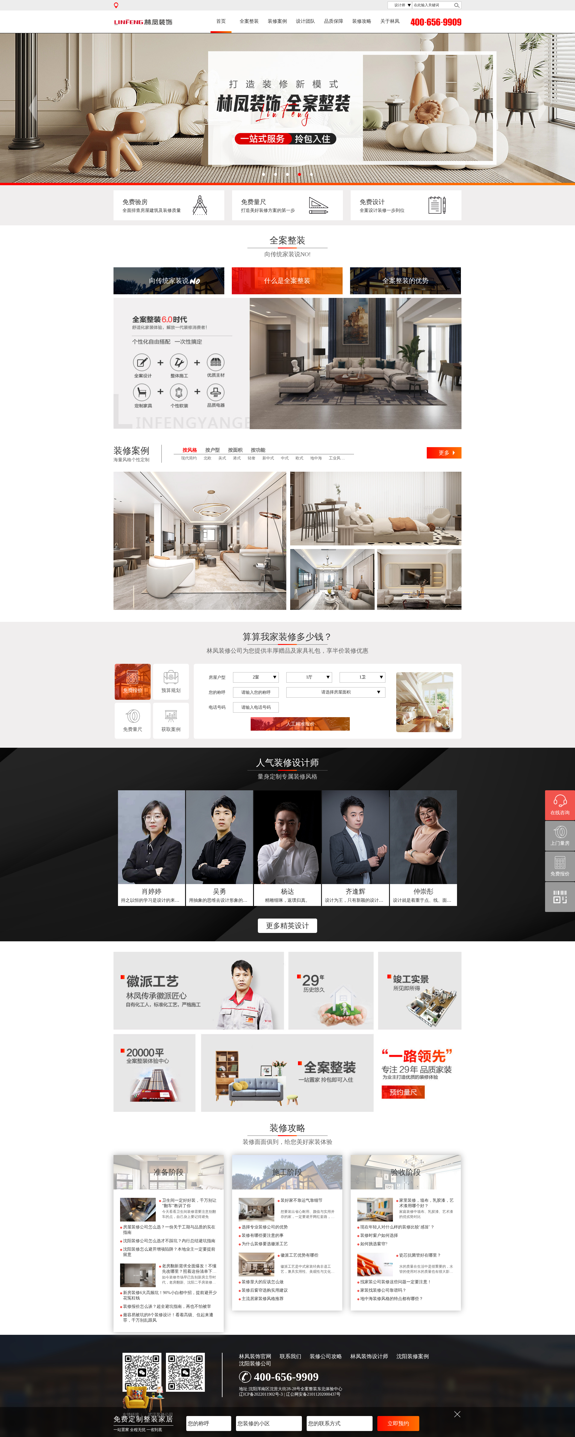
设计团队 (305, 21)
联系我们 (290, 1356)
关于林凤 (390, 21)
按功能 (258, 450)
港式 (237, 458)
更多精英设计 (287, 926)
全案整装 (249, 21)
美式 (222, 458)
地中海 (316, 458)
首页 (221, 21)
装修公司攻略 (326, 1356)
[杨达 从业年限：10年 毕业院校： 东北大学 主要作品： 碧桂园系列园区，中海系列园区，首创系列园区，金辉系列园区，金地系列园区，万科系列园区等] (287, 837)
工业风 (335, 458)
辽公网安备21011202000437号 (313, 1394)
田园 (351, 458)
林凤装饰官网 (255, 1356)
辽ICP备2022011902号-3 (261, 1394)
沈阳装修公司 (255, 1364)
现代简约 (189, 458)
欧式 (299, 458)
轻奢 (251, 458)
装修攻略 (361, 21)
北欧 (207, 458)
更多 (444, 453)
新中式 (268, 458)
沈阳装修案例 (413, 1356)
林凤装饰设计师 (369, 1356)
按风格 (190, 450)
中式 (285, 458)
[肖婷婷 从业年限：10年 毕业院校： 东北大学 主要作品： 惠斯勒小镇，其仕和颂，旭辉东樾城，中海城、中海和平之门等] (151, 837)
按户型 (212, 450)
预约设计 (151, 895)
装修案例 (277, 21)
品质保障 (333, 21)
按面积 (235, 450)
